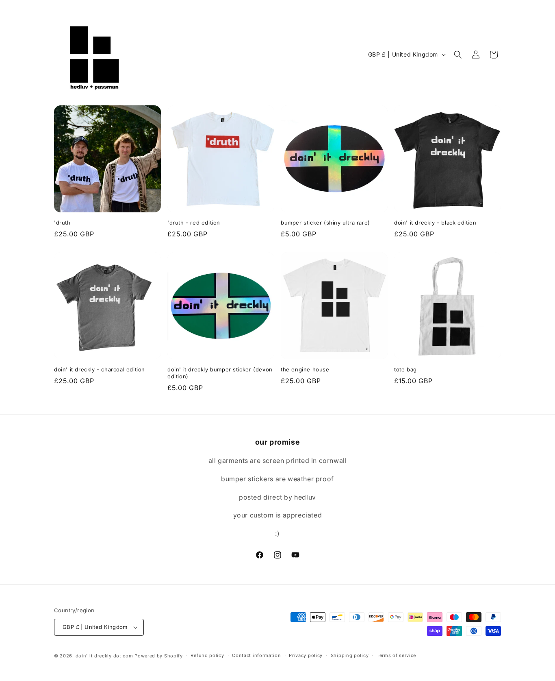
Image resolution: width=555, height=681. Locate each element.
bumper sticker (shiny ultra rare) (325, 222)
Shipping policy (350, 655)
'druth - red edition (193, 222)
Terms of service (396, 655)
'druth (62, 222)
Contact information (256, 655)
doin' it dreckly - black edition (435, 222)
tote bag (405, 369)
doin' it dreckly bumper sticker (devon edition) (220, 373)
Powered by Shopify (158, 656)
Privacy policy (306, 655)
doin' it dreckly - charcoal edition (99, 369)
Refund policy (207, 655)
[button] (458, 54)
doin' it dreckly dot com (104, 656)
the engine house (305, 369)
